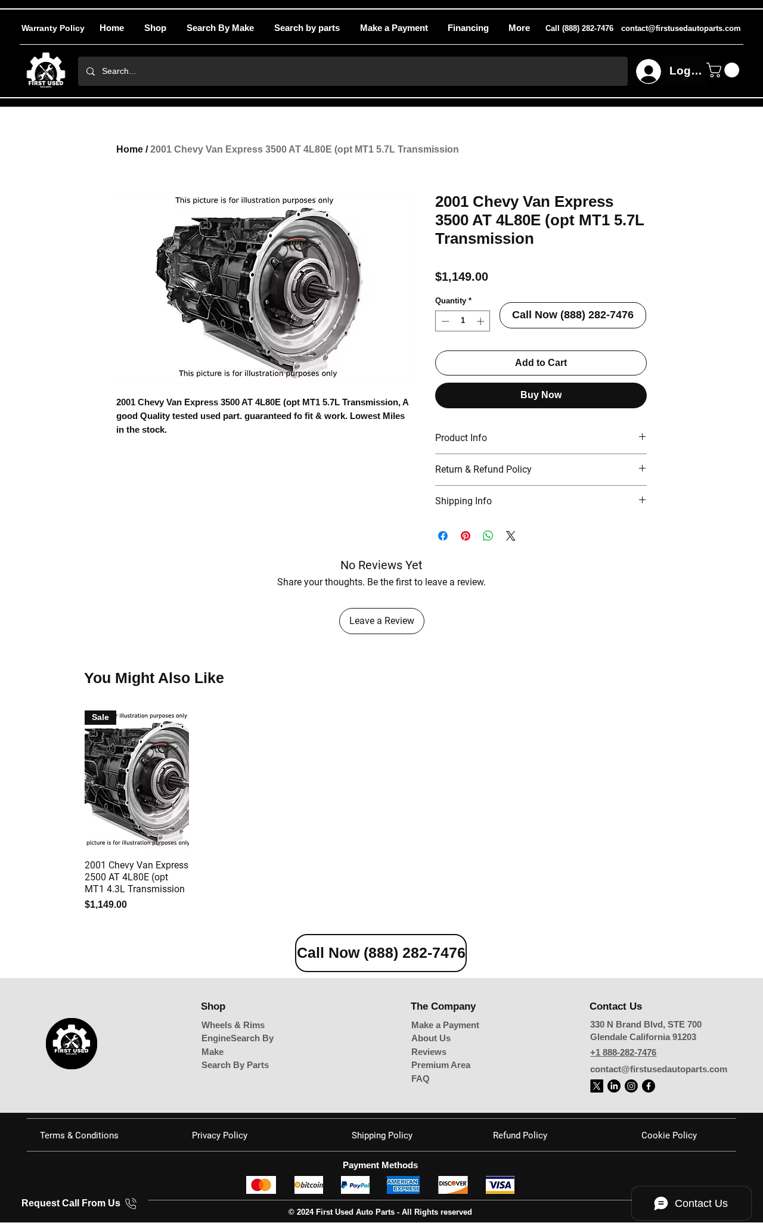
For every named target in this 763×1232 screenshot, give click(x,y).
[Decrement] (444, 321)
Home (129, 149)
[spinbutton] (462, 321)
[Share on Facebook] (443, 536)
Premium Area (440, 1065)
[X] (596, 1086)
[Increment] (481, 321)
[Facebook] (648, 1086)
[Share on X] (511, 536)
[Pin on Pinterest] (465, 536)
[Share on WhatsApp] (488, 536)
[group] (381, 811)
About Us (431, 1038)
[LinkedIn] (614, 1086)
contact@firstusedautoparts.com (658, 1069)
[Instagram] (631, 1086)
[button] (518, 28)
